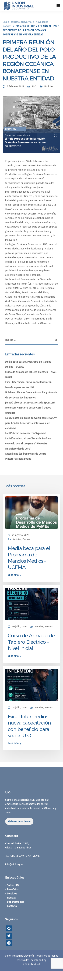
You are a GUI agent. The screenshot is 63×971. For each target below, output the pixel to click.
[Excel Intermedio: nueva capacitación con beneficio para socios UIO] (31, 684)
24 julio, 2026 (19, 707)
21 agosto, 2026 (20, 535)
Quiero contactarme (19, 821)
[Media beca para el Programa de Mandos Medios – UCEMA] (31, 512)
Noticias (48, 86)
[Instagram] (9, 942)
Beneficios (13, 889)
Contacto (12, 906)
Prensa (26, 539)
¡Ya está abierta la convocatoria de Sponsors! (30, 402)
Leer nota (13, 575)
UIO (34, 86)
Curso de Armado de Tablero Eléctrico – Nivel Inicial (31, 641)
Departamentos (15, 901)
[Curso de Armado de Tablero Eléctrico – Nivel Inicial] (31, 603)
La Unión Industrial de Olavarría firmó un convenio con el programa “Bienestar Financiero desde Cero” (28, 443)
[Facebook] (9, 928)
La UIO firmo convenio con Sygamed (25, 433)
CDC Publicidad (31, 964)
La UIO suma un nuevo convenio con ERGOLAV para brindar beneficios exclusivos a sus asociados (31, 423)
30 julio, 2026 (19, 626)
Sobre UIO (13, 885)
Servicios (12, 893)
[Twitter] (9, 935)
